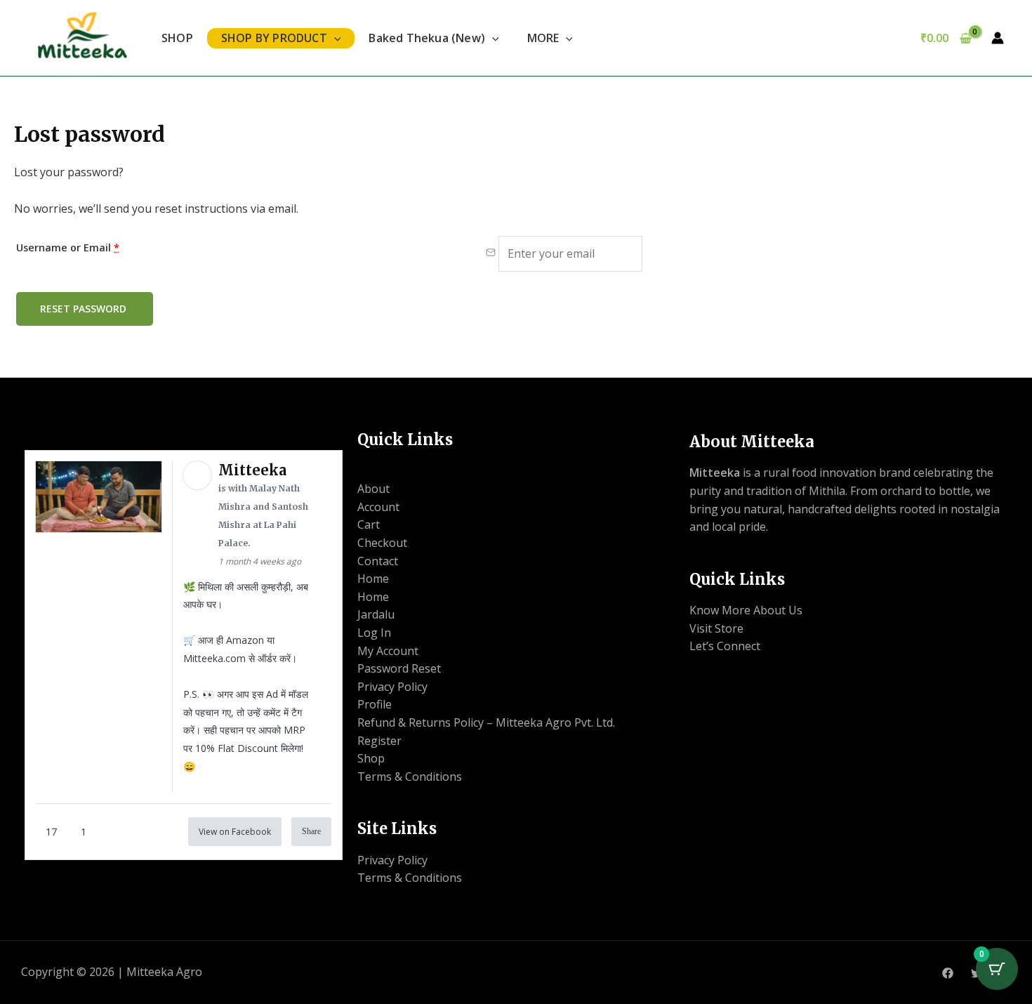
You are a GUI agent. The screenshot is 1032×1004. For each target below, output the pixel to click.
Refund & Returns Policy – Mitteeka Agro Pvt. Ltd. (486, 722)
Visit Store (716, 628)
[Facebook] (947, 973)
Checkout (382, 542)
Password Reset (399, 668)
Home (373, 578)
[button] (334, 38)
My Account (387, 651)
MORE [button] (543, 38)
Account (378, 507)
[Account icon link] (997, 38)
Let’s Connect (724, 646)
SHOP (177, 38)
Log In (374, 632)
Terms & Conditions (409, 776)
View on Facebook (235, 832)
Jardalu (376, 614)
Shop (371, 758)
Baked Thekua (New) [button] (427, 38)
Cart (368, 524)
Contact (377, 561)
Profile (374, 704)
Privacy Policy (392, 686)
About (373, 488)
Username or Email (67, 247)
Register (379, 740)
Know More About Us (745, 610)
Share (311, 831)
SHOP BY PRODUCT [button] (274, 38)
